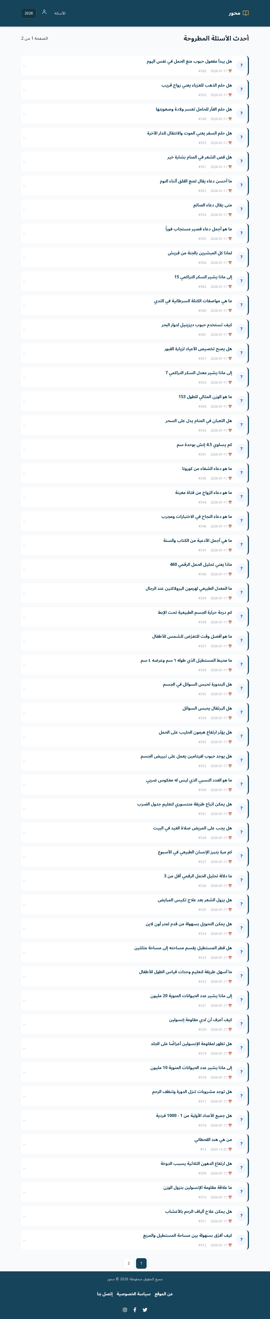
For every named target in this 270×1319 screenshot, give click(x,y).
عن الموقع (164, 1294)
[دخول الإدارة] (44, 13)
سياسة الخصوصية (134, 1294)
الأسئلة (59, 13)
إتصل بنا (105, 1294)
